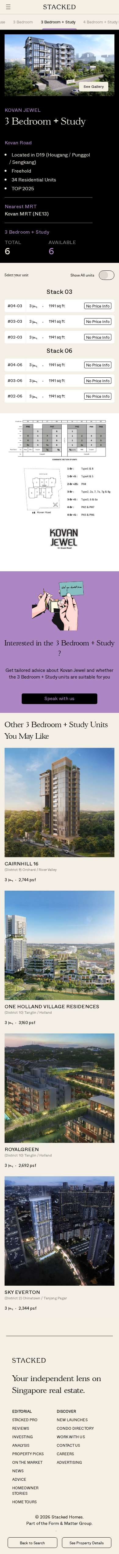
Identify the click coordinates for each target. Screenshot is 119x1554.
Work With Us (71, 1436)
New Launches (72, 1419)
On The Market (27, 1462)
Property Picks (28, 1453)
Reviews (20, 1428)
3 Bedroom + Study (58, 22)
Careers (65, 1453)
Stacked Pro (25, 1419)
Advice (19, 1479)
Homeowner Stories (25, 1490)
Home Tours (24, 1501)
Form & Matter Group (70, 1523)
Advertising (69, 1462)
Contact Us (68, 1445)
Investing (22, 1436)
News (17, 1470)
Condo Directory (75, 1428)
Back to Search (32, 1542)
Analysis (20, 1445)
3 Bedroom (23, 22)
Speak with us (59, 698)
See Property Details (87, 1542)
